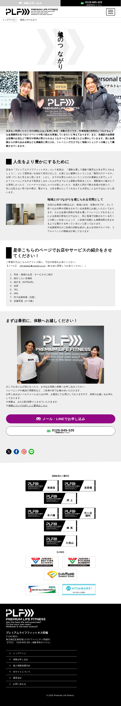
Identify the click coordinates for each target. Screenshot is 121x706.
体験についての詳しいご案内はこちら (28, 405)
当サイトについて (21, 672)
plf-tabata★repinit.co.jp (32, 266)
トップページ (8, 20)
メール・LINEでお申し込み (63, 419)
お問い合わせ (19, 684)
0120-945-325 (63, 430)
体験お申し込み (20, 659)
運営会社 (17, 678)
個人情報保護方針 (21, 665)
